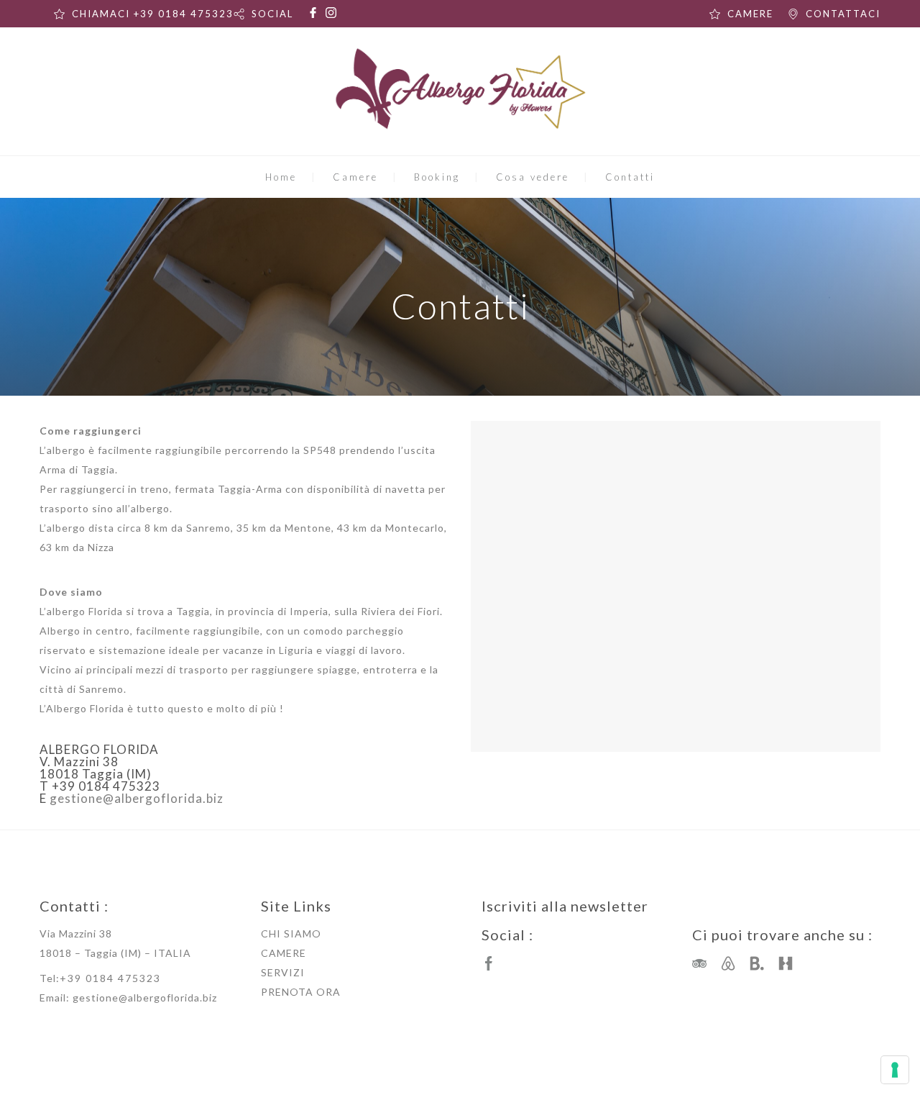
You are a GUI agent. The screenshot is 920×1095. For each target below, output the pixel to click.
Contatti (630, 177)
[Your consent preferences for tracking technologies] (894, 1069)
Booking (437, 177)
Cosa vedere (532, 177)
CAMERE (750, 13)
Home (281, 177)
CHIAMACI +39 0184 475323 (153, 13)
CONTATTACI (843, 13)
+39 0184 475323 (110, 978)
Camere (355, 177)
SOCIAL (272, 13)
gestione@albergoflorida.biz (137, 798)
